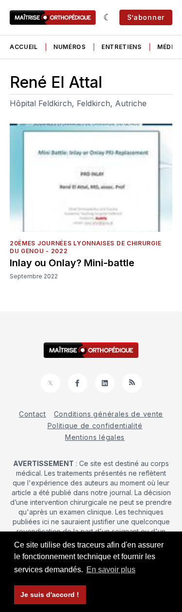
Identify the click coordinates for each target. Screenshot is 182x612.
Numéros (69, 46)
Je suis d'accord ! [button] (49, 594)
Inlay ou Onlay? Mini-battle (72, 263)
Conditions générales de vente (108, 414)
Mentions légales (95, 437)
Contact (32, 414)
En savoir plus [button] (110, 569)
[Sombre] (107, 17)
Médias (169, 46)
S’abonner (146, 17)
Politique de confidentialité (95, 425)
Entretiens (121, 46)
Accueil (24, 46)
